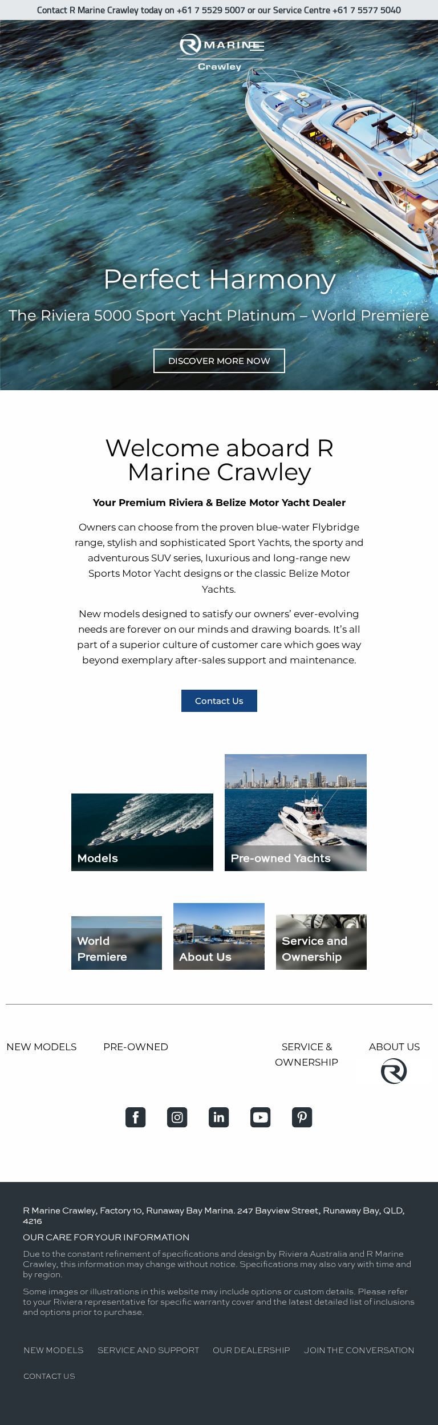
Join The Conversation (359, 1349)
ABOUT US (394, 1046)
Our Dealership (251, 1349)
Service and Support (148, 1349)
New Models (53, 1349)
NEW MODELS (41, 1046)
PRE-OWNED (135, 1046)
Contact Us (49, 1375)
